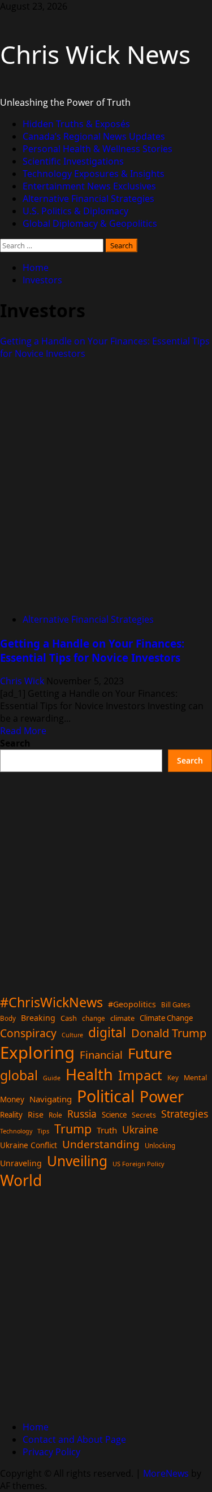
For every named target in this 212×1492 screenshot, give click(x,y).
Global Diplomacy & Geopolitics (90, 223)
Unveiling (77, 1161)
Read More (23, 731)
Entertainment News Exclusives (89, 186)
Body (8, 1018)
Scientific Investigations (73, 161)
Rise (36, 1114)
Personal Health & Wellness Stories (97, 149)
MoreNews (166, 1473)
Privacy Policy (51, 1452)
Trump (73, 1128)
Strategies (184, 1113)
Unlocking (160, 1145)
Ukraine (140, 1129)
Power (162, 1096)
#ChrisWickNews (51, 1002)
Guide (51, 1078)
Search (15, 743)
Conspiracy (28, 1033)
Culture (72, 1035)
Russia (82, 1113)
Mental (195, 1078)
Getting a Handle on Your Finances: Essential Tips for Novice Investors (92, 650)
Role (55, 1114)
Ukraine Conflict (28, 1145)
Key (173, 1077)
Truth (107, 1130)
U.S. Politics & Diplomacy (75, 211)
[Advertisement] (106, 878)
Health (89, 1074)
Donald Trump (168, 1033)
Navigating (50, 1099)
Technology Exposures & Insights (94, 173)
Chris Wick (23, 681)
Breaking (38, 1017)
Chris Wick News (95, 54)
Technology (16, 1131)
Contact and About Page (74, 1439)
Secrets (144, 1115)
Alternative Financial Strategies (88, 198)
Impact (140, 1075)
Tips (43, 1131)
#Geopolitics (132, 1004)
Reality (11, 1115)
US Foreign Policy (139, 1163)
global (19, 1075)
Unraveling (21, 1163)
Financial (101, 1054)
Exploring (37, 1052)
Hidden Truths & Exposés (76, 124)
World (21, 1180)
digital (107, 1032)
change (93, 1018)
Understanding (101, 1144)
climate (122, 1018)
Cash (68, 1018)
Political (106, 1096)
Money (12, 1099)
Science (114, 1115)
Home (36, 1427)
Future (150, 1053)
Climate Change (166, 1018)
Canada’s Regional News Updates (94, 136)
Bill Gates (176, 1005)
